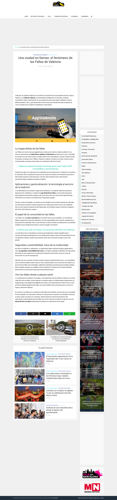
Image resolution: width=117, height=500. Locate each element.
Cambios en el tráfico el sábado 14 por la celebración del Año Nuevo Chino (59, 392)
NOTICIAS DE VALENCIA (37, 16)
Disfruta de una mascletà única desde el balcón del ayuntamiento (59, 410)
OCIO (49, 16)
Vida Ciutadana (52, 55)
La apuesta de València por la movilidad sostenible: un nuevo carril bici (92, 371)
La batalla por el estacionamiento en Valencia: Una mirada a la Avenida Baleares (56, 497)
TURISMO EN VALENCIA (61, 16)
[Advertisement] (58, 32)
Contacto (102, 498)
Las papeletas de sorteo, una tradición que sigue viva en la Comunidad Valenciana (92, 321)
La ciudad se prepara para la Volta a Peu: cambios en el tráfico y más (92, 354)
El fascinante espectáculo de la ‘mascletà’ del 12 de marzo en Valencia (59, 358)
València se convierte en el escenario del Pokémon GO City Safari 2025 (92, 403)
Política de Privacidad (83, 498)
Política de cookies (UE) (93, 498)
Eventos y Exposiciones (52, 354)
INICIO (26, 16)
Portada (17, 47)
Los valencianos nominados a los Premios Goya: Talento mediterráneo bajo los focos (58, 375)
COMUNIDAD (84, 16)
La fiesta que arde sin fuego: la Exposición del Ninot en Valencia (45, 230)
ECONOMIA (74, 16)
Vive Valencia (62, 405)
